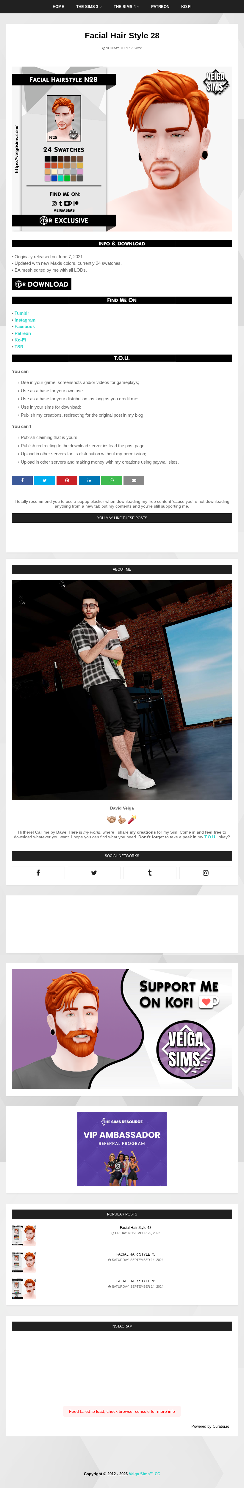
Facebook (25, 326)
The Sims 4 (125, 6)
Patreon (160, 6)
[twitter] (94, 873)
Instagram (25, 319)
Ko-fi (186, 6)
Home (58, 6)
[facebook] (38, 873)
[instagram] (205, 873)
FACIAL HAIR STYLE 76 (135, 1281)
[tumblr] (149, 873)
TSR (19, 346)
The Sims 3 (87, 6)
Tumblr (22, 313)
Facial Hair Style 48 (135, 1228)
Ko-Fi (20, 339)
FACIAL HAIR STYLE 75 (135, 1254)
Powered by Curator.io (210, 1426)
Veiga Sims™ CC (144, 1474)
